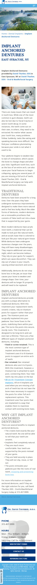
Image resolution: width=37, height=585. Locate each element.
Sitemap (24, 571)
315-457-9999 (8, 524)
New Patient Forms (18, 544)
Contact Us (18, 551)
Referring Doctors (18, 559)
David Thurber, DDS (22, 73)
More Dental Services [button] (11, 497)
